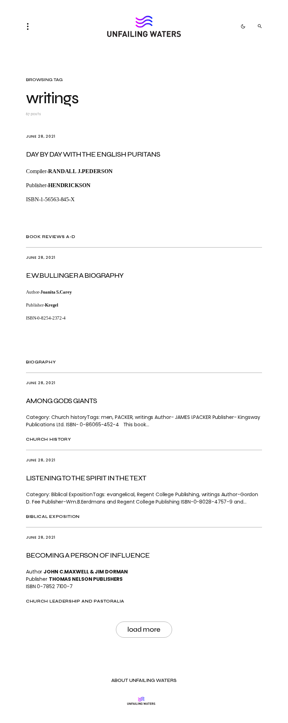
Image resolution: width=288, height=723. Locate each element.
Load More (144, 629)
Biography (40, 362)
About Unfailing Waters (144, 680)
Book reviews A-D (51, 237)
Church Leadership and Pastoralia (75, 601)
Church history (48, 439)
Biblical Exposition (53, 516)
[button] (30, 26)
